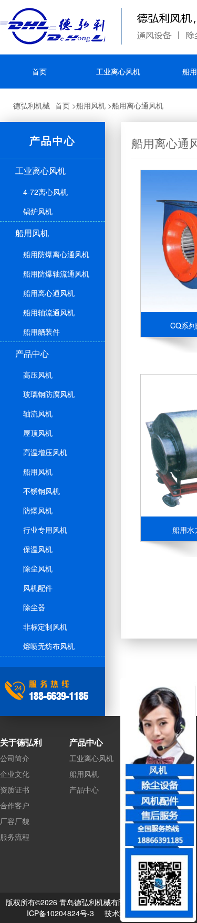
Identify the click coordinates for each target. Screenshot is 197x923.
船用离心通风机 (137, 105)
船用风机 (91, 105)
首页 (62, 105)
